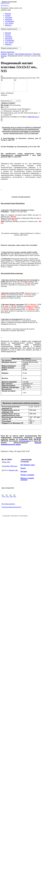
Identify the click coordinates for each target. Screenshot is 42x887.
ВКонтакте (13, 466)
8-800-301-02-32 (5, 3)
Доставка (24, 471)
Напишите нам (13, 470)
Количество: (5, 101)
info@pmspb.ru (25, 441)
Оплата (23, 468)
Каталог (11, 54)
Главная (4, 54)
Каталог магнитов (7, 52)
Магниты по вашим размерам (27, 479)
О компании (25, 461)
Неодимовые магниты (23, 54)
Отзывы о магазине (27, 475)
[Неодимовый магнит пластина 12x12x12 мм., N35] (2, 76)
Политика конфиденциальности (11, 507)
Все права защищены (8, 504)
